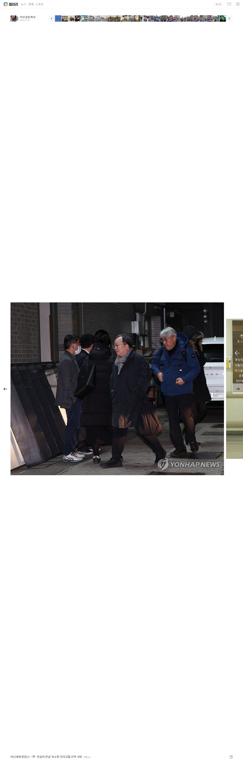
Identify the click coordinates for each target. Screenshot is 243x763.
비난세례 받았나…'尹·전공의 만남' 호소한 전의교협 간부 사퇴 (46, 757)
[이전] (51, 18)
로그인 (218, 4)
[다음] (229, 18)
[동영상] (78, 18)
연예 (31, 4)
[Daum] (4, 3)
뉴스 (23, 4)
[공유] (231, 756)
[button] (238, 4)
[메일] (229, 4)
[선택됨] (58, 18)
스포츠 (40, 4)
